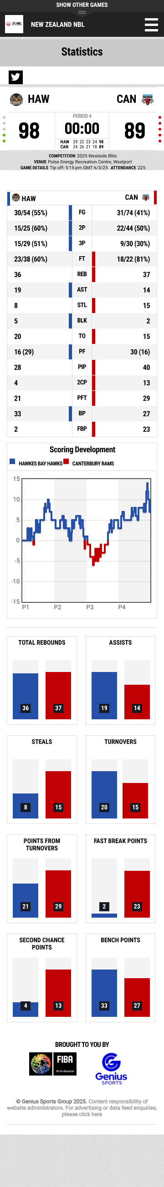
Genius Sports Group (111, 1069)
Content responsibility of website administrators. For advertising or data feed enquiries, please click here (82, 1107)
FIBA (53, 1069)
